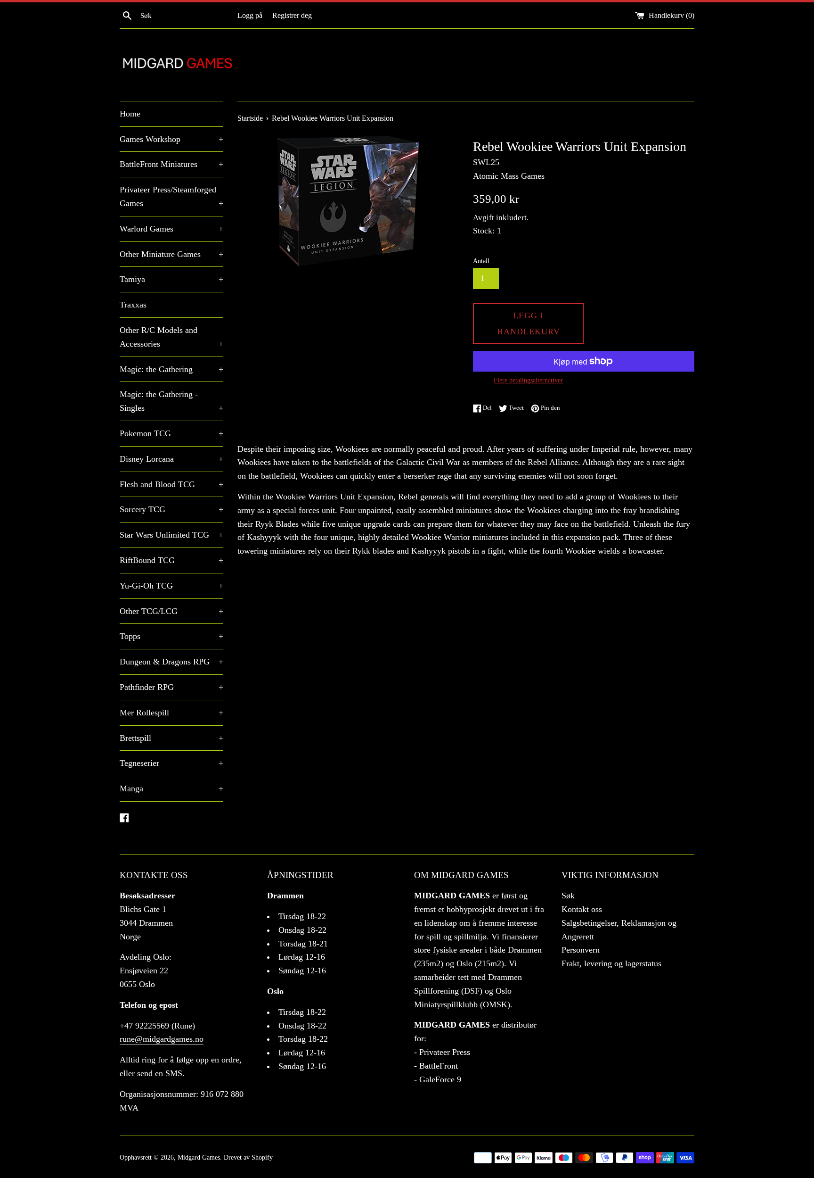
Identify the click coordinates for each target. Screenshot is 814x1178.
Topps (171, 636)
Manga (171, 788)
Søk (568, 895)
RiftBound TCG (171, 560)
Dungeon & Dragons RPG (171, 661)
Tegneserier (171, 763)
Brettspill (171, 738)
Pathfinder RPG (171, 687)
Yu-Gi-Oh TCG (171, 585)
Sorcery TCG (171, 509)
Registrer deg (292, 15)
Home (130, 113)
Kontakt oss (582, 909)
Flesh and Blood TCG (171, 484)
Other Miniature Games (171, 254)
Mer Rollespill (171, 712)
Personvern (581, 949)
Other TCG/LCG (171, 611)
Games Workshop (171, 139)
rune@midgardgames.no (162, 1039)
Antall (481, 261)
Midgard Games (199, 1157)
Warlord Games (171, 228)
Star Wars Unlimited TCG (171, 534)
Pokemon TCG (171, 433)
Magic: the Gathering (171, 369)
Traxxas (133, 304)
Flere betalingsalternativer (528, 380)
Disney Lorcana (171, 459)
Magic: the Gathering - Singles (171, 401)
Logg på (249, 15)
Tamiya (171, 279)
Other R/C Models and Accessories (171, 336)
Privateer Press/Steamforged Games (171, 196)
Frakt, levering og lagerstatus (611, 963)
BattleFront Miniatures (171, 164)
